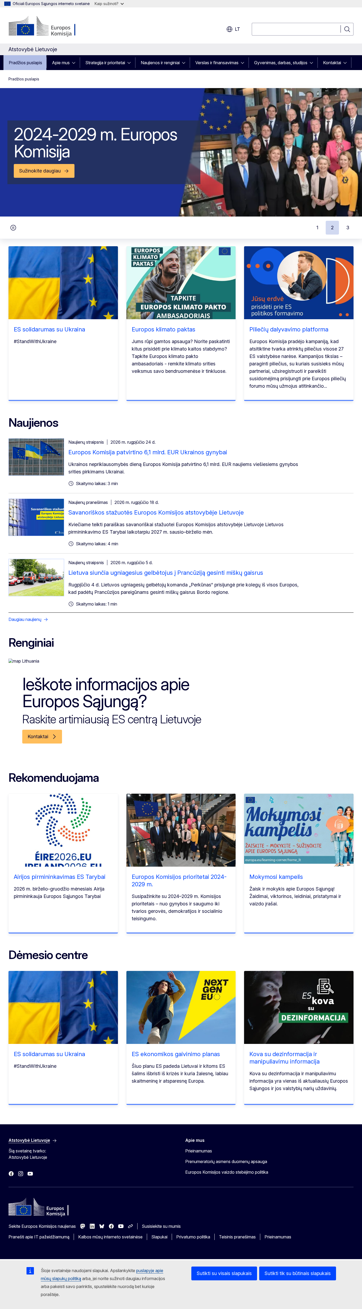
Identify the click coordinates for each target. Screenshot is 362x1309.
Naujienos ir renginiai (160, 62)
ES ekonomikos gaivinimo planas (176, 1054)
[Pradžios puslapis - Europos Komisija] (51, 26)
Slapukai (159, 1236)
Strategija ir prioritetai (105, 62)
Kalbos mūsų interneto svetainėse (110, 1236)
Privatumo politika (193, 1236)
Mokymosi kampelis (276, 876)
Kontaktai (332, 62)
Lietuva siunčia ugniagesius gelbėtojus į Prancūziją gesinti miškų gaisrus (165, 572)
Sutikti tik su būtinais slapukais (297, 1273)
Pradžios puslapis (25, 62)
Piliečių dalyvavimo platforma (288, 329)
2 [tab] (332, 227)
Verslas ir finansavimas (217, 62)
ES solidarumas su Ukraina (49, 329)
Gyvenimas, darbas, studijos (280, 62)
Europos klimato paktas (163, 329)
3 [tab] (347, 227)
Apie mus (61, 62)
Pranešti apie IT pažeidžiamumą (38, 1236)
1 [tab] (317, 227)
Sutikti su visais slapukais (224, 1273)
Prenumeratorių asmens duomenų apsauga (226, 1161)
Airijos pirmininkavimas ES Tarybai (59, 876)
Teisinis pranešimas (237, 1236)
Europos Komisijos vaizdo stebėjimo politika (226, 1172)
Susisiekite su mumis (161, 1226)
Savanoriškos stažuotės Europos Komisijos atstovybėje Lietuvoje (156, 512)
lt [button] (237, 29)
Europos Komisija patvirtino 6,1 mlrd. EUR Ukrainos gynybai (147, 452)
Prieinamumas (198, 1151)
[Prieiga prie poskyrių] (75, 62)
